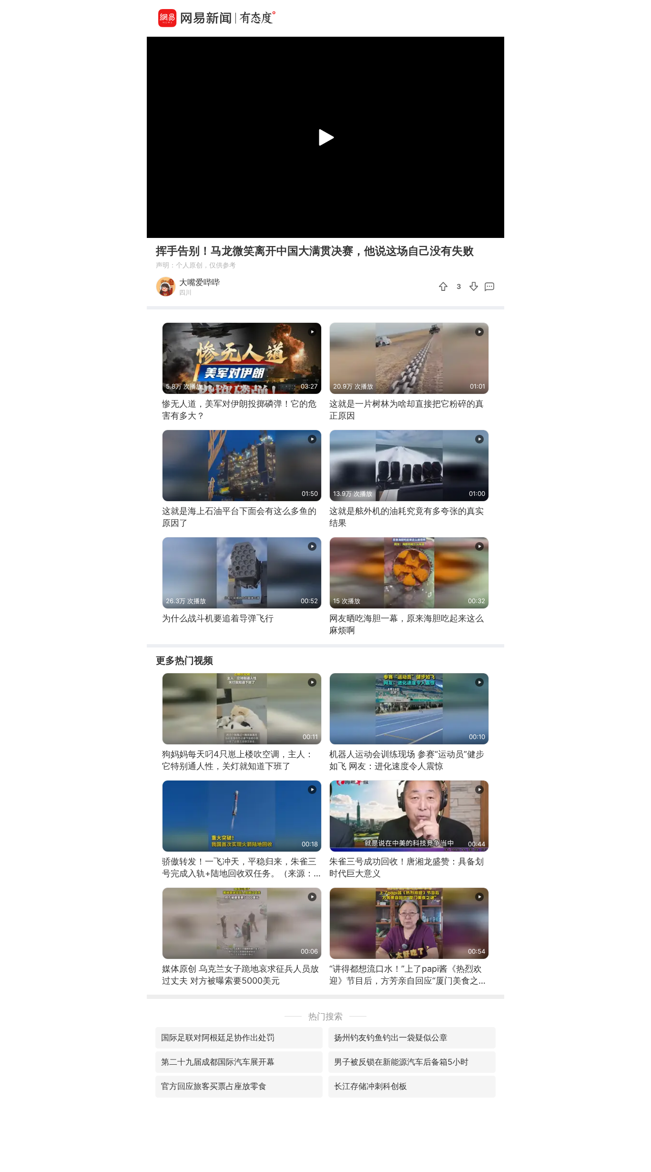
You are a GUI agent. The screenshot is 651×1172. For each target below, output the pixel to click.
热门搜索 (325, 1016)
